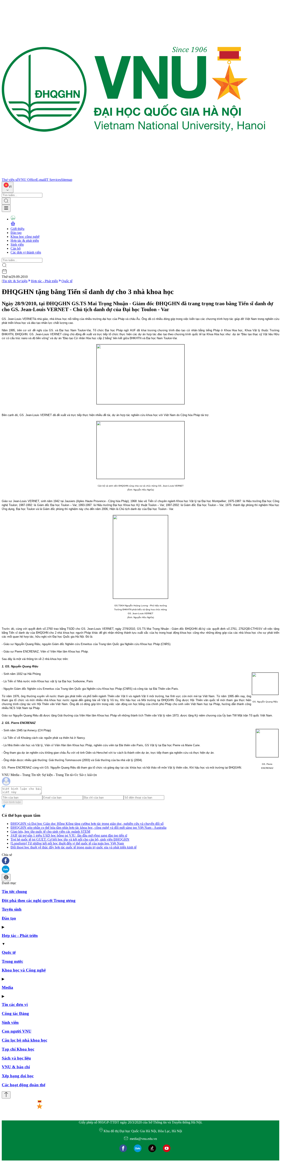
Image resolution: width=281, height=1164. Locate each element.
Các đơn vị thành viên (26, 252)
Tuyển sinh (12, 909)
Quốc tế (66, 281)
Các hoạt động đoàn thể (23, 1085)
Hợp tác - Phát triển (44, 281)
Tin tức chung (14, 891)
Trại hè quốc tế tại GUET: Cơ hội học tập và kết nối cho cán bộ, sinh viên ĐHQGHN (70, 839)
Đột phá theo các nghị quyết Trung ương (39, 900)
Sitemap (66, 180)
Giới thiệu (17, 229)
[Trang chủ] (133, 176)
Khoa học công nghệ (25, 236)
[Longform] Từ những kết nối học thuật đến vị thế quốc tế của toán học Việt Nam (67, 843)
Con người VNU (16, 1031)
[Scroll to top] (6, 1095)
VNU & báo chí (16, 1067)
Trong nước (12, 961)
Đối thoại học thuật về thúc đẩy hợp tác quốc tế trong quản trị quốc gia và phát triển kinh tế (74, 847)
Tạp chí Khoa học (18, 1049)
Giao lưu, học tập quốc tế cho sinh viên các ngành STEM (50, 831)
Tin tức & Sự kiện (14, 281)
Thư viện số (10, 180)
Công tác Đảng (15, 1013)
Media (7, 987)
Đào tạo (16, 233)
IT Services (53, 180)
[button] (140, 861)
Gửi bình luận (12, 802)
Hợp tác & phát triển (25, 240)
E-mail (40, 180)
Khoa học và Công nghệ (24, 970)
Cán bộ (16, 248)
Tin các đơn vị (15, 1004)
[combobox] (7, 187)
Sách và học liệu (16, 1058)
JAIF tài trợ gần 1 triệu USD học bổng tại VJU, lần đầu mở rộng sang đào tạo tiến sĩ (69, 835)
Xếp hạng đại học (18, 1076)
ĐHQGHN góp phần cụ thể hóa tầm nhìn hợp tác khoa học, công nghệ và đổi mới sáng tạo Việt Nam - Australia (88, 827)
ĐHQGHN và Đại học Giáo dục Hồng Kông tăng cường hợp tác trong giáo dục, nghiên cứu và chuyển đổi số (87, 823)
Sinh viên (17, 244)
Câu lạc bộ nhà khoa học (24, 1040)
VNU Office (27, 180)
